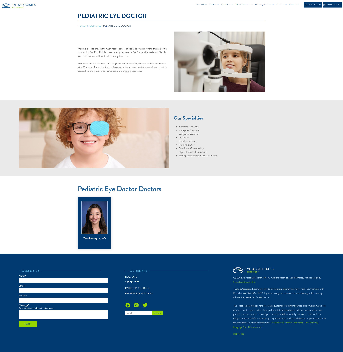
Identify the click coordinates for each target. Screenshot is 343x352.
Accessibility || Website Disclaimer (287, 322)
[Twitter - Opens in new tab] (145, 305)
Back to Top (239, 333)
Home (81, 25)
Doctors (213, 4)
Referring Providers (263, 4)
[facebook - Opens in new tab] (128, 305)
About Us (200, 4)
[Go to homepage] (19, 5)
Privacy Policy (311, 322)
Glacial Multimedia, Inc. (244, 282)
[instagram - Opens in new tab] (136, 305)
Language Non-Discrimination (247, 327)
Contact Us (294, 4)
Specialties (225, 4)
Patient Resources (242, 4)
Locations (280, 4)
